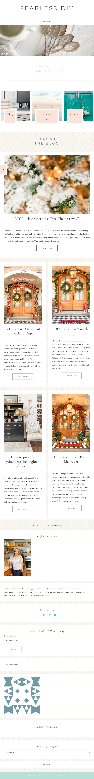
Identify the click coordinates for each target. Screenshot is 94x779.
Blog (10, 114)
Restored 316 (62, 775)
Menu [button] (48, 21)
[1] (2, 54)
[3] (7, 54)
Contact (75, 114)
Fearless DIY (47, 8)
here (47, 596)
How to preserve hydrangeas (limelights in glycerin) (22, 461)
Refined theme (48, 775)
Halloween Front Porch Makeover (71, 459)
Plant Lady (22, 472)
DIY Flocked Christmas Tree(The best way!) (47, 218)
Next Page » (56, 525)
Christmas (47, 225)
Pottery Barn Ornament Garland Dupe (22, 331)
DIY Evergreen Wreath (71, 329)
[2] (4, 54)
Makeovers (71, 468)
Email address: (10, 636)
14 (48, 525)
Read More (47, 248)
